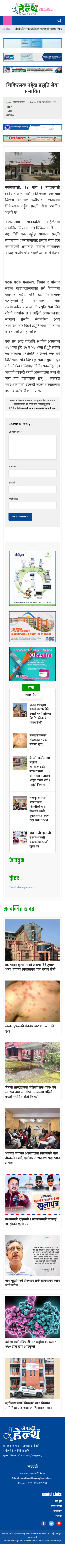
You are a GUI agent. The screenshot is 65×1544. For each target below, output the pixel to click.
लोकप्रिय (30, 695)
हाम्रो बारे (58, 1511)
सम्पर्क (59, 1516)
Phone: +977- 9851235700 (32, 1483)
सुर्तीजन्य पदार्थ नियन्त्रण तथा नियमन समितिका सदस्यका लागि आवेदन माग (28, 1406)
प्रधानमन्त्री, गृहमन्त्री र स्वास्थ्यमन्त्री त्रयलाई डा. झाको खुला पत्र (40, 840)
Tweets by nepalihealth (22, 887)
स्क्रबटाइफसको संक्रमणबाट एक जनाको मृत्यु (38, 740)
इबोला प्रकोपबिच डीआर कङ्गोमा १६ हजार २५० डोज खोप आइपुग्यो (30, 1344)
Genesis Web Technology (49, 1541)
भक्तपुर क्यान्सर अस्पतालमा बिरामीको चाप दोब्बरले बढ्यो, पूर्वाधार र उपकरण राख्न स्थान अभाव (39, 809)
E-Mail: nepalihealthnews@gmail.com (32, 1478)
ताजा (31, 687)
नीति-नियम (56, 1506)
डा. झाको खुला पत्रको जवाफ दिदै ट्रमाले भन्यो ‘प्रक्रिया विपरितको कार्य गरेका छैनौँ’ (40, 713)
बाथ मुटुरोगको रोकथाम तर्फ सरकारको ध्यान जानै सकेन (32, 1283)
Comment (15, 432)
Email (12, 482)
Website (13, 499)
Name (12, 466)
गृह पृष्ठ (58, 1501)
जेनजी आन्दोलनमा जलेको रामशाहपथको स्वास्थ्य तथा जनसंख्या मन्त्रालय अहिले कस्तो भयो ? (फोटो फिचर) (40, 771)
